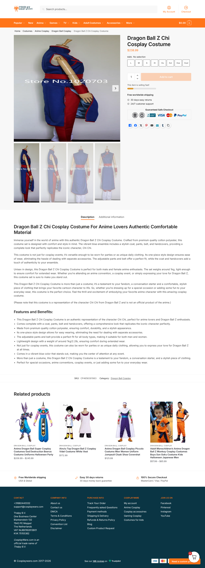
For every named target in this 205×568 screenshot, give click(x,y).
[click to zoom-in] (67, 88)
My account (130, 503)
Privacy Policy (58, 519)
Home (17, 31)
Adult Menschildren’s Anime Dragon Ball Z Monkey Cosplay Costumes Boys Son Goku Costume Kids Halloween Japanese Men (170, 453)
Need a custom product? (185, 561)
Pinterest (166, 507)
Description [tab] (87, 216)
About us (55, 503)
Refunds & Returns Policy (101, 519)
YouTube (165, 515)
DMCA (54, 511)
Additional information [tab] (111, 216)
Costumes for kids (134, 519)
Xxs (178, 63)
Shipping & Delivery (97, 515)
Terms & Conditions (61, 515)
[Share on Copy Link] (168, 125)
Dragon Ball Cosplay (61, 31)
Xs (162, 63)
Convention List (59, 524)
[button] (115, 88)
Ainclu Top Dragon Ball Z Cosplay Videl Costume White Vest (77, 450)
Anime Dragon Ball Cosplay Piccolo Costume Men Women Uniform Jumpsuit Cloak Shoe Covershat (124, 451)
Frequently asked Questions (102, 507)
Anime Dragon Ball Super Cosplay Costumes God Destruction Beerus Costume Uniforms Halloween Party (33, 451)
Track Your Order (96, 503)
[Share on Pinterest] (146, 125)
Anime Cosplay (42, 31)
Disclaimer (56, 528)
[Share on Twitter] (141, 125)
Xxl (170, 63)
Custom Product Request (100, 528)
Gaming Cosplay (132, 515)
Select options (34, 467)
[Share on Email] (152, 125)
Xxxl (186, 63)
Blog (89, 524)
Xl (155, 63)
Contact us (56, 507)
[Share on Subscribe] (157, 125)
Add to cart (166, 76)
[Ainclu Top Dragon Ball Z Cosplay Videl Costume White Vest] (79, 422)
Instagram (166, 511)
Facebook (166, 503)
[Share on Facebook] (135, 125)
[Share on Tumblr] (163, 125)
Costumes (27, 31)
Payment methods (97, 511)
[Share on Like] (130, 125)
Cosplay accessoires (135, 511)
